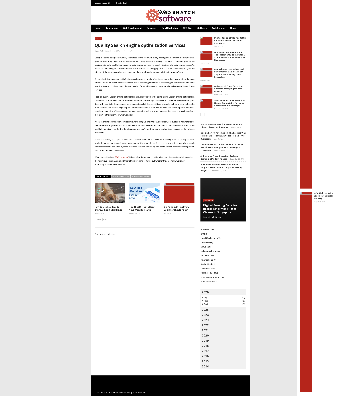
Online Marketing (209, 251)
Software (202, 28)
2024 (205, 315)
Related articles (103, 177)
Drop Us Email (121, 3)
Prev (99, 219)
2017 (205, 351)
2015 (205, 361)
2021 (205, 330)
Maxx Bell (99, 51)
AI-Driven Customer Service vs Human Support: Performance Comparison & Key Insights (229, 103)
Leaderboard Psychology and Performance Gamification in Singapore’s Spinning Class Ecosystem (229, 73)
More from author (121, 177)
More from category (141, 177)
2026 (205, 292)
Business (151, 28)
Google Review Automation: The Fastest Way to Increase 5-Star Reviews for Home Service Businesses (230, 56)
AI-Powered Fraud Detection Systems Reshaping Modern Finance (228, 89)
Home (98, 28)
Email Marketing (169, 28)
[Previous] (202, 114)
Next (105, 219)
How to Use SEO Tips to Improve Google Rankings (108, 208)
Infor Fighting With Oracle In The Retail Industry (323, 196)
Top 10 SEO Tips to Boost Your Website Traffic (142, 208)
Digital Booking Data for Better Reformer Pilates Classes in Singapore (230, 40)
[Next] (207, 114)
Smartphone (206, 259)
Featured (205, 242)
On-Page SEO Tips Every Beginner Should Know (176, 208)
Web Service (218, 28)
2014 (205, 366)
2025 (205, 310)
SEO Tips (187, 28)
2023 (205, 320)
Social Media (206, 264)
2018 (205, 346)
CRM (202, 233)
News (233, 28)
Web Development (132, 28)
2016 (205, 356)
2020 (205, 335)
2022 (205, 325)
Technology (112, 28)
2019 (205, 340)
